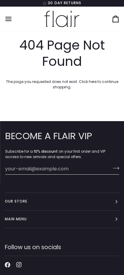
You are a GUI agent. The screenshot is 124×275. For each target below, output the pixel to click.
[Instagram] (19, 264)
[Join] (114, 168)
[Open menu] (14, 19)
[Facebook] (7, 264)
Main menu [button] (16, 219)
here (93, 81)
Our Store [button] (16, 201)
